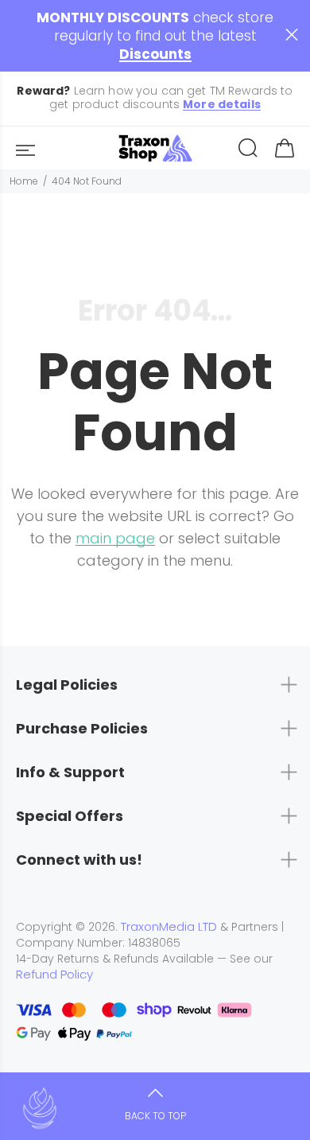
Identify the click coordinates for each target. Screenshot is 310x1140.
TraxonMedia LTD (169, 927)
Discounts (155, 54)
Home (24, 181)
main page (115, 538)
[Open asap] (40, 1108)
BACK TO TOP (155, 1115)
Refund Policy (54, 974)
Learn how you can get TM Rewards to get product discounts (155, 97)
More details (222, 104)
